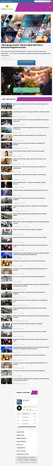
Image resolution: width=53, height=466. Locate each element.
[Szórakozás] (8, 7)
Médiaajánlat (33, 459)
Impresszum (26, 459)
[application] (26, 81)
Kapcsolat (20, 459)
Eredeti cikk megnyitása (26, 62)
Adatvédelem (32, 457)
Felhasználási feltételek (23, 457)
